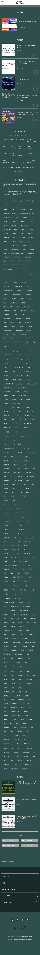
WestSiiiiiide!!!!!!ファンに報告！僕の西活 (26, 817)
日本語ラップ (6, 654)
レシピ (4, 153)
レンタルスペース (7, 136)
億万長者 (5, 590)
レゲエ (5, 561)
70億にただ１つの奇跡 (9, 213)
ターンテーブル (29, 472)
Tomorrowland (7, 330)
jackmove (6, 274)
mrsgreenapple (17, 286)
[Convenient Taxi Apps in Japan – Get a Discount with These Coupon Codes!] (8, 117)
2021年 (5, 205)
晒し (4, 659)
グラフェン (6, 415)
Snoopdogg (6, 318)
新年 (32, 646)
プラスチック (6, 525)
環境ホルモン (6, 695)
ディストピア (30, 480)
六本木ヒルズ (6, 598)
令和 (29, 577)
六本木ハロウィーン (19, 594)
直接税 (14, 703)
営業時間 (32, 618)
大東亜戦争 (18, 630)
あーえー (32, 351)
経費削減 (5, 715)
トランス (15, 488)
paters (30, 298)
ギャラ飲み (6, 162)
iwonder (25, 270)
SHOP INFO (8, 889)
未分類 (21, 171)
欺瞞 (4, 671)
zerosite (21, 346)
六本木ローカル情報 (8, 139)
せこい (23, 464)
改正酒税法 (6, 646)
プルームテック (7, 533)
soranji (27, 318)
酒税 (24, 740)
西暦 (16, 723)
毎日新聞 (19, 675)
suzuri (12, 322)
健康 (29, 146)
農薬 (11, 731)
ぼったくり (17, 537)
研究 (29, 703)
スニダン (16, 460)
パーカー (12, 496)
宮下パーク (13, 634)
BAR (21, 233)
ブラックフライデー (20, 525)
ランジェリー (26, 553)
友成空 (5, 614)
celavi (31, 237)
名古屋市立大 (24, 614)
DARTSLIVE (14, 245)
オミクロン (20, 383)
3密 (12, 209)
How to (20, 117)
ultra (13, 334)
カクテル (5, 399)
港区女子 (29, 683)
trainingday (19, 330)
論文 (15, 727)
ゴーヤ (33, 419)
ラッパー (29, 141)
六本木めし (17, 598)
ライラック (15, 549)
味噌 (11, 618)
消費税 (20, 679)
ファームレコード (8, 517)
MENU (7, 883)
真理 (22, 703)
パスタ (14, 500)
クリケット (16, 415)
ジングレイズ (14, 456)
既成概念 (14, 650)
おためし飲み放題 (8, 383)
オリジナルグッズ (22, 387)
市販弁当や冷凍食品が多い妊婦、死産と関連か (27, 96)
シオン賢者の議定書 (8, 448)
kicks (21, 278)
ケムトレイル (23, 419)
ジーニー (26, 440)
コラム (14, 171)
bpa (14, 237)
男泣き (5, 699)
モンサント (15, 545)
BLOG (6, 896)
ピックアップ (6, 171)
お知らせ (21, 50)
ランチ (5, 557)
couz (29, 241)
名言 (33, 614)
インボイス (24, 363)
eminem (31, 249)
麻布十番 (24, 768)
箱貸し (5, 711)
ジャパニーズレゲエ (23, 448)
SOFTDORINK (17, 318)
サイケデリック (7, 436)
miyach (23, 282)
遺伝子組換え (6, 740)
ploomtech (13, 302)
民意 (33, 675)
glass (12, 261)
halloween (14, 265)
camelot (22, 237)
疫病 (12, 699)
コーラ (5, 423)
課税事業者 (6, 727)
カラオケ (18, 167)
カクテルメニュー (17, 399)
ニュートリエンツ (25, 492)
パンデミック (17, 509)
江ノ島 (5, 679)
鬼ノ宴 (5, 768)
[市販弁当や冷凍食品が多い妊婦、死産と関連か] (8, 100)
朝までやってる (7, 663)
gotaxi (5, 265)
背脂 (22, 719)
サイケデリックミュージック (23, 436)
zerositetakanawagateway (10, 351)
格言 (20, 667)
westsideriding (17, 342)
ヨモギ (24, 545)
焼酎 (12, 687)
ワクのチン (6, 569)
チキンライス (30, 476)
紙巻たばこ (25, 711)
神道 (4, 707)
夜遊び (21, 626)
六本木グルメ (6, 594)
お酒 (20, 146)
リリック (11, 155)
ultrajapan (22, 334)
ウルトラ (15, 371)
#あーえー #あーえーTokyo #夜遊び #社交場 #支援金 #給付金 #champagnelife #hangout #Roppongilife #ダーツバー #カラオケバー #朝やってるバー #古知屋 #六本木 (19, 193)
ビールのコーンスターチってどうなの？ (27, 46)
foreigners (6, 257)
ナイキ (5, 492)
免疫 (13, 590)
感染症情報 (26, 167)
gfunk (5, 261)
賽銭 (4, 731)
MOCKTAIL (6, 286)
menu (5, 282)
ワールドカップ (27, 565)
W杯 (4, 346)
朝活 (25, 663)
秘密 (22, 707)
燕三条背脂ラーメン (8, 691)
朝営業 (17, 663)
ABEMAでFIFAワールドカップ (27, 213)
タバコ (29, 148)
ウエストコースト (18, 367)
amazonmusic (24, 225)
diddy (23, 245)
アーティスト (30, 139)
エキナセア (18, 375)
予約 (18, 573)
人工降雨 (27, 573)
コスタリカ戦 (6, 427)
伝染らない (15, 582)
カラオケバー (16, 403)
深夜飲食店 (29, 679)
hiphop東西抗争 (7, 270)
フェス (16, 521)
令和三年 (5, 582)
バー (18, 162)
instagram (10, 840)
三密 (22, 569)
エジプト (28, 375)
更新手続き (20, 659)
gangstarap (27, 257)
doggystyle (14, 249)
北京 (4, 610)
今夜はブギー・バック (18, 577)
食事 (13, 162)
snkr (15, 314)
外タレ (5, 626)
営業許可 (5, 622)
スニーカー (6, 460)
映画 (27, 654)
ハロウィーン (24, 505)
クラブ (20, 411)
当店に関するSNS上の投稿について (27, 800)
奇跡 (4, 634)
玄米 (19, 691)
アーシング (19, 355)
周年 (4, 618)
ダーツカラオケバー (29, 468)
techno (5, 326)
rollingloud (6, 310)
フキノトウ (25, 521)
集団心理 (29, 748)
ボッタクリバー (29, 537)
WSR (33, 342)
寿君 (22, 634)
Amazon (13, 225)
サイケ (22, 432)
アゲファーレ (6, 359)
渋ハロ (13, 683)
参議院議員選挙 (23, 610)
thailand (30, 326)
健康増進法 (16, 586)
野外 (17, 744)
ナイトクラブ (18, 136)
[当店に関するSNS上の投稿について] (8, 804)
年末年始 (24, 638)
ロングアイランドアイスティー (11, 565)
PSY (17, 306)
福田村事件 (13, 707)
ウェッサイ (30, 367)
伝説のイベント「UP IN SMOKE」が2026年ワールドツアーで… (27, 63)
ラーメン (31, 153)
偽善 (25, 586)
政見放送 (24, 646)
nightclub (19, 290)
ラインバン (25, 549)
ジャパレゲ (6, 452)
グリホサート (27, 415)
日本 (22, 650)
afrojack (24, 217)
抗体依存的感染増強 (29, 642)
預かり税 (25, 756)
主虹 (11, 573)
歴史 (4, 675)
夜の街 (13, 626)
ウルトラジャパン (26, 371)
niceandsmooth (7, 290)
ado (16, 217)
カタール (28, 399)
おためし (28, 379)
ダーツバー (6, 472)
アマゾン (30, 359)
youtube (12, 346)
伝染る (24, 582)
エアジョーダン (7, 375)
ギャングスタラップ (8, 411)
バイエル (5, 500)
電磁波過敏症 (25, 752)
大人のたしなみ (7, 630)
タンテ (20, 476)
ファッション (12, 146)
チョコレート (18, 480)
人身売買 (5, 577)
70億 (30, 209)
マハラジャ (27, 541)
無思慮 (5, 687)
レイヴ (33, 557)
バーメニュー (23, 496)
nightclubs (29, 290)
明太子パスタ (18, 654)
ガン (25, 403)
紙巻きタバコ (15, 711)
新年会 (5, 650)
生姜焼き (26, 695)
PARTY (22, 298)
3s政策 (5, 209)
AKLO (5, 225)
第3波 (29, 707)
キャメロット (16, 407)
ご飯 (15, 432)
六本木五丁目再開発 (8, 602)
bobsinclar (6, 237)
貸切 (31, 727)
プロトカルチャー (20, 533)
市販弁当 (5, 638)
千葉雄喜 (12, 610)
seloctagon (23, 310)
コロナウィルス (26, 427)
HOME (6, 877)
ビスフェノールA (7, 513)
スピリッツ (22, 148)
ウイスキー (6, 367)
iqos (17, 270)
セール (15, 464)
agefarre (5, 221)
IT (25, 136)
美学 (15, 719)
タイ (4, 476)
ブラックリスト (7, 529)
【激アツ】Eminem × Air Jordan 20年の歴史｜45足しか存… (27, 784)
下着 (4, 573)
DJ (35, 141)
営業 (24, 618)
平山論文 (15, 638)
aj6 (31, 221)
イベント (21, 68)
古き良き (14, 614)
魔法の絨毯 (14, 768)
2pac (28, 205)
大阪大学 (28, 630)
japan (15, 274)
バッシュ (23, 500)
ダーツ (4, 146)
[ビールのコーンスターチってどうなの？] (8, 50)
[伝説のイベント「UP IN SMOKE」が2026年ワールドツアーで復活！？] (8, 67)
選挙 (23, 735)
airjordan (23, 221)
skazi (32, 310)
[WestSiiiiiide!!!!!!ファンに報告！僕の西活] (8, 820)
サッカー (5, 440)
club (4, 241)
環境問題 (17, 695)
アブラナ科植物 (18, 359)
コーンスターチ (26, 423)
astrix (31, 229)
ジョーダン (31, 452)
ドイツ (32, 484)
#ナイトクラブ (7, 197)
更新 (11, 659)
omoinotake (27, 294)
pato (4, 302)
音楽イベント (6, 756)
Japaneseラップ (21, 155)
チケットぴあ (6, 480)
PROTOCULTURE (7, 306)
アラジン (5, 363)
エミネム (5, 379)
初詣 (28, 602)
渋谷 (20, 683)
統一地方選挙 (16, 715)
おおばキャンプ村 (17, 379)
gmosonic (27, 261)
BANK (14, 233)
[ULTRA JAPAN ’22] (8, 83)
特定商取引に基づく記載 (26, 936)
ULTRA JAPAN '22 (23, 80)
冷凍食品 (20, 602)
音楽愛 (16, 756)
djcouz (5, 249)
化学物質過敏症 (25, 606)
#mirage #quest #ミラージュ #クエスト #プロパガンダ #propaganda (19, 184)
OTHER (6, 902)
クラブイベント (30, 411)
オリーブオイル (31, 383)
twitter (28, 330)
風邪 (33, 756)
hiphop (23, 265)
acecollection (7, 217)
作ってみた (6, 586)
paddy (5, 298)
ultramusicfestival (8, 338)
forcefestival (30, 253)
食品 (11, 760)
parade (13, 298)
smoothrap (6, 314)
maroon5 (30, 278)
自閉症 (29, 719)
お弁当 (16, 391)
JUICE (5, 278)
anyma (23, 229)
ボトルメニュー (7, 541)
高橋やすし (16, 764)
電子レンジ (6, 752)
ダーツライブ (17, 472)
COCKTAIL (13, 241)
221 (20, 205)
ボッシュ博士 (6, 537)
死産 (11, 675)
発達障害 (21, 699)
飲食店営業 (6, 764)
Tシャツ (5, 334)
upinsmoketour (28, 338)
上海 (29, 569)
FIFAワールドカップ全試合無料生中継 (13, 253)
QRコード (26, 306)
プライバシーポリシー (13, 936)
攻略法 (15, 646)
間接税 (5, 748)
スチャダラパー (25, 456)
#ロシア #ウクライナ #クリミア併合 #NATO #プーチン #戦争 (18, 201)
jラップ (13, 278)
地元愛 (20, 622)
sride (4, 322)
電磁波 (15, 752)
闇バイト (19, 748)
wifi (26, 342)
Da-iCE (5, 245)
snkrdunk (23, 314)
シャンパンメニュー (18, 452)
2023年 (13, 205)
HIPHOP (11, 153)
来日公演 (5, 667)
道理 (16, 735)
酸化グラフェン (7, 744)
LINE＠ (29, 845)
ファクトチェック (22, 517)
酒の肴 (16, 740)
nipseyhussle (16, 294)
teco (13, 326)
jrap (32, 274)
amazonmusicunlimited (10, 229)
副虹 (4, 606)
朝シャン (30, 659)
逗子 (28, 731)
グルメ (5, 419)
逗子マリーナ (6, 735)
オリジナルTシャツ (8, 387)
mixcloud (14, 282)
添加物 (5, 683)
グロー (13, 419)
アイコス (29, 355)
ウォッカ (5, 371)
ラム (17, 553)
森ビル (28, 667)
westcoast (6, 342)
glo (19, 261)
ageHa (14, 221)
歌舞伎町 (12, 671)
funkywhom (16, 257)
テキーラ (5, 484)
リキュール (14, 557)
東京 (13, 667)
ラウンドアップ (7, 553)
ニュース (13, 492)
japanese (24, 274)
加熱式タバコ (14, 606)
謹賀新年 (23, 727)
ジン (4, 456)
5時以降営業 (21, 209)
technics (28, 322)
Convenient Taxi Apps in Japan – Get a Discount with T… (27, 113)
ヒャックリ (19, 513)
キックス (11, 148)
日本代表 (30, 650)
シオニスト (6, 444)
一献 (15, 569)
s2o (14, 310)
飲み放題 (19, 760)
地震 (28, 622)
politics (23, 302)
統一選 (26, 715)
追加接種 (19, 731)
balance (5, 233)
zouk (23, 351)
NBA (27, 286)
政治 (4, 167)
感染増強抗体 (16, 642)
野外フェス (25, 744)
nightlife (5, 294)
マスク (17, 541)
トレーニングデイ (26, 488)
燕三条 (20, 687)
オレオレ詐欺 (6, 391)
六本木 (4, 160)
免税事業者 (22, 590)
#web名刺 (6, 188)
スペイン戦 (6, 464)
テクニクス (15, 484)
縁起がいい (6, 719)
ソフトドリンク (7, 468)
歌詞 (20, 671)
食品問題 (21, 101)
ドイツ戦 (5, 488)
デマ (24, 484)
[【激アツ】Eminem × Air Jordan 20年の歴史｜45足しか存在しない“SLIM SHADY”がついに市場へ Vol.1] (8, 787)
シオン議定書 (17, 444)
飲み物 (28, 760)
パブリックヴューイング (9, 505)
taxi (19, 322)
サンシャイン (16, 440)
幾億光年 (5, 642)
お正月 (24, 391)
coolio (22, 241)
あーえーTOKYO (7, 355)
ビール (27, 509)
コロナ (16, 427)
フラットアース (19, 529)
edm (23, 249)
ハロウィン (6, 509)
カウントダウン (23, 395)
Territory (21, 326)
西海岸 (24, 723)
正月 (28, 671)
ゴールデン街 (15, 423)
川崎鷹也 (30, 634)
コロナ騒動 (6, 432)
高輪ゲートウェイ (29, 764)
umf (18, 338)
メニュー (5, 545)
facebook (10, 845)
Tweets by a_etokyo (7, 861)
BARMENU (29, 233)
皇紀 (29, 699)
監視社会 (5, 703)
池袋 (12, 679)
